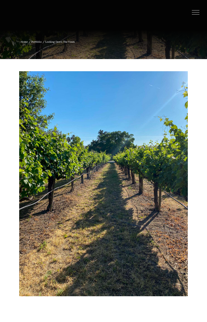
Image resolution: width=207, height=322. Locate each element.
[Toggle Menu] (195, 12)
